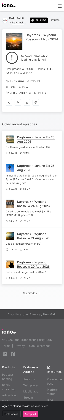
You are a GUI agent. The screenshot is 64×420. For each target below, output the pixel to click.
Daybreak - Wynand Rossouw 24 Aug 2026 (33, 204)
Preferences (11, 414)
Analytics (29, 379)
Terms (6, 346)
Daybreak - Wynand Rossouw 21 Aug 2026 (33, 236)
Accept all (30, 414)
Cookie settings (39, 346)
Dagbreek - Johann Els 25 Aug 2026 (36, 168)
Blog (50, 400)
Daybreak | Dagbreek (19, 22)
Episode (41, 20)
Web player (30, 385)
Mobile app (30, 391)
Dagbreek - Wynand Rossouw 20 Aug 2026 (33, 264)
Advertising (10, 395)
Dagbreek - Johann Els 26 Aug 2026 (36, 139)
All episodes (30, 292)
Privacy (20, 346)
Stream (55, 20)
